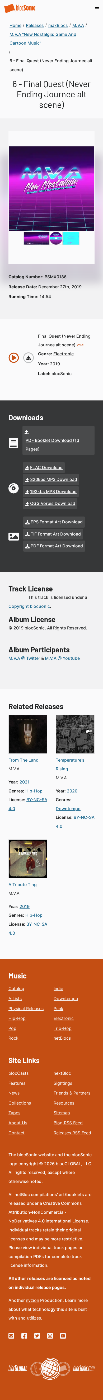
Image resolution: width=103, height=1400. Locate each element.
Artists (15, 998)
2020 (72, 791)
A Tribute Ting (22, 884)
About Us (17, 1122)
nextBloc (62, 1073)
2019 (55, 363)
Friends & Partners (72, 1093)
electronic (63, 353)
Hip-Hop (17, 1018)
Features (16, 1083)
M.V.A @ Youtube (62, 658)
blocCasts (18, 1073)
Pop (12, 1028)
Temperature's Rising (70, 764)
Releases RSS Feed (72, 1132)
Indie (58, 988)
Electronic (64, 1018)
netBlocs (62, 1038)
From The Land (23, 760)
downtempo (68, 808)
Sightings (63, 1083)
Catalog (16, 988)
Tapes (14, 1112)
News (14, 1093)
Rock (13, 1038)
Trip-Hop (63, 1028)
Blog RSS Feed (68, 1122)
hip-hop (34, 791)
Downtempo (66, 998)
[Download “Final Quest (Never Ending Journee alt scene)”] (28, 357)
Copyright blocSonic (29, 606)
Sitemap (62, 1112)
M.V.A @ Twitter (24, 658)
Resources (64, 1103)
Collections (19, 1103)
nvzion (32, 1300)
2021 (25, 782)
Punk (58, 1008)
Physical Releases (26, 1008)
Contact (16, 1132)
